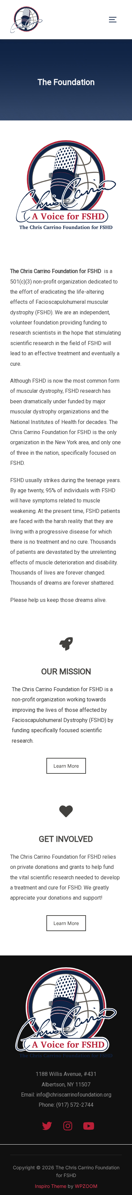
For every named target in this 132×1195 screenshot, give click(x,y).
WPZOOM (86, 1186)
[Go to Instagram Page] (68, 1127)
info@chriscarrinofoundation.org (73, 1094)
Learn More (66, 766)
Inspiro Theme (50, 1186)
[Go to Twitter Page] (47, 1127)
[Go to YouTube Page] (87, 1127)
